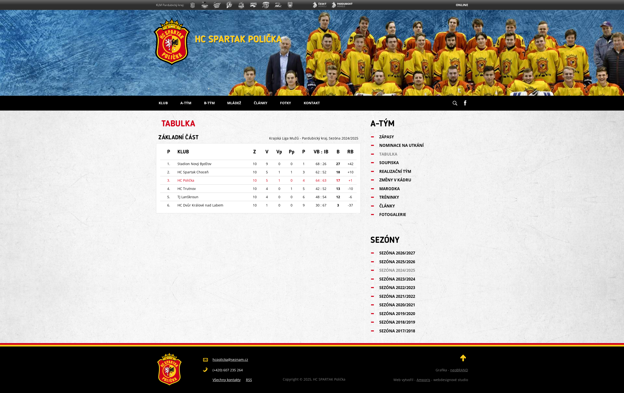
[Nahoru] (463, 360)
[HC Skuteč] (290, 5)
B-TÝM (209, 103)
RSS (249, 379)
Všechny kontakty (227, 379)
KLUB (163, 103)
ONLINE (462, 5)
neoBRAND (459, 370)
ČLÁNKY (260, 103)
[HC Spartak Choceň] (241, 5)
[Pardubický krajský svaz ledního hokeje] (341, 5)
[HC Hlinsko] (253, 5)
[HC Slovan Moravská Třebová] (217, 5)
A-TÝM (185, 103)
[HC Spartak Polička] (192, 5)
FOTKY (285, 103)
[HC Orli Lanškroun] (278, 5)
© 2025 (305, 379)
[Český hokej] (319, 5)
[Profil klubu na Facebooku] (465, 101)
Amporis (423, 379)
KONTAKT (312, 103)
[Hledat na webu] (454, 101)
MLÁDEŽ (234, 103)
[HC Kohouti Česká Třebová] (265, 5)
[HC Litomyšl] (229, 5)
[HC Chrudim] (204, 5)
